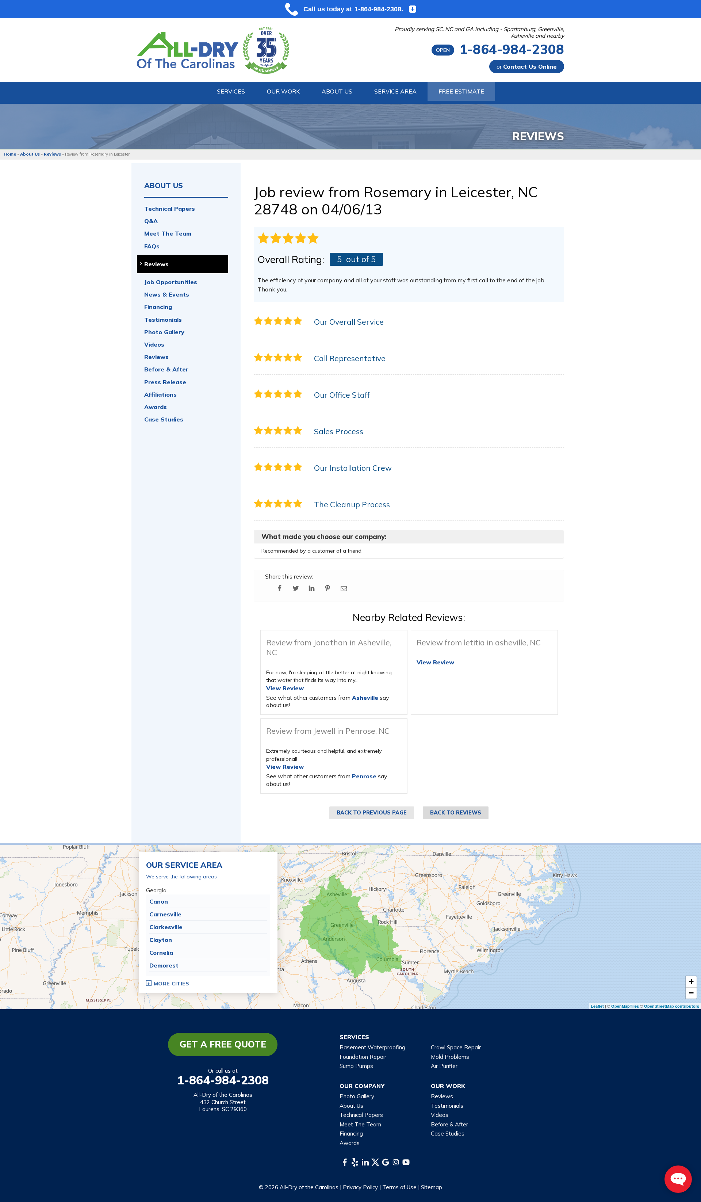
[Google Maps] (385, 1162)
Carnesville (165, 914)
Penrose (364, 776)
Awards (155, 407)
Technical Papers (169, 208)
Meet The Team (167, 233)
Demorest (164, 965)
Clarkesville (166, 927)
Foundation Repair (363, 1056)
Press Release (165, 382)
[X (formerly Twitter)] (375, 1162)
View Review (285, 688)
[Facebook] (344, 1162)
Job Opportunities (170, 282)
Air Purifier (444, 1065)
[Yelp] (354, 1162)
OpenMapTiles (625, 1006)
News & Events (166, 294)
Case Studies (163, 419)
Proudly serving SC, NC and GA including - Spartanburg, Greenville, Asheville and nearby (479, 32)
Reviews (156, 264)
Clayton (160, 939)
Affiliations (160, 394)
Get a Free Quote (223, 1044)
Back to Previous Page (372, 812)
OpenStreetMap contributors (671, 1006)
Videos (154, 344)
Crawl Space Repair (456, 1047)
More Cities (171, 983)
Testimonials (163, 319)
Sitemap (431, 1187)
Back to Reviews (455, 812)
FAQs (152, 246)
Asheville (365, 697)
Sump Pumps (356, 1065)
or (527, 66)
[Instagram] (395, 1162)
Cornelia (161, 952)
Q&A (151, 221)
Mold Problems (450, 1056)
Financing (158, 307)
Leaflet (597, 1006)
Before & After (166, 369)
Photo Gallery (164, 332)
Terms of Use (399, 1187)
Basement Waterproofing (372, 1047)
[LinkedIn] (365, 1162)
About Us (163, 186)
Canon (158, 901)
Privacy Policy (360, 1187)
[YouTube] (406, 1162)
